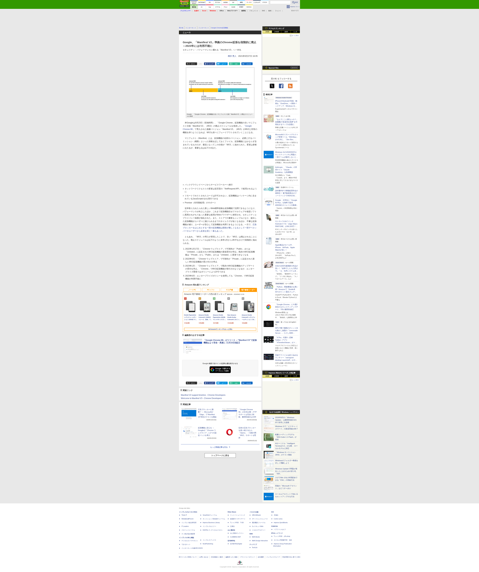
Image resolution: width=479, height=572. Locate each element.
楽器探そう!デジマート (237, 519)
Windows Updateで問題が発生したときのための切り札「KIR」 (286, 471)
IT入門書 (229, 290)
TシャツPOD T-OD (237, 522)
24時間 (276, 32)
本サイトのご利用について (188, 557)
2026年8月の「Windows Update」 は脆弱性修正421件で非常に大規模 (286, 419)
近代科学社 (231, 541)
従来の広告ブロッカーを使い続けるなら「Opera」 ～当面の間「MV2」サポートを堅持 (247, 433)
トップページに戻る (220, 455)
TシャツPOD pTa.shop (282, 536)
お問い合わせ (203, 557)
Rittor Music (232, 512)
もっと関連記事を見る (219, 447)
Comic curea (278, 519)
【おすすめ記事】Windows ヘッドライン (284, 412)
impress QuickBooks (281, 522)
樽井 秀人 (232, 56)
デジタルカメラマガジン (189, 541)
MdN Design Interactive (260, 541)
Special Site (274, 68)
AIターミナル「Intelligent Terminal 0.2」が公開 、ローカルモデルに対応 (286, 445)
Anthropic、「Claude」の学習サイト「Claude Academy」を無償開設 (286, 169)
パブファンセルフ (280, 529)
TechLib (254, 547)
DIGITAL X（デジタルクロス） (213, 530)
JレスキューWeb (257, 526)
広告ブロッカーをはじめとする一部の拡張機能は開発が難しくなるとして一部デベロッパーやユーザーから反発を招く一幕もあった (220, 227)
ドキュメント (253, 11)
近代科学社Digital (236, 544)
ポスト (193, 64)
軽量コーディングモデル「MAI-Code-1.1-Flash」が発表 (286, 437)
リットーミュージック (237, 515)
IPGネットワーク (277, 533)
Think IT (184, 515)
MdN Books (256, 537)
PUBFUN (274, 526)
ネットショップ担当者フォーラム (214, 519)
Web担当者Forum (187, 519)
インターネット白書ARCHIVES (192, 548)
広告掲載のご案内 (217, 557)
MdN (251, 534)
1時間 (267, 32)
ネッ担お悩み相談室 (188, 534)
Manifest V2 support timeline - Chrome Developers (203, 395)
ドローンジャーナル (188, 530)
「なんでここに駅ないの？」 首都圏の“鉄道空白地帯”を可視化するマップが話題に (287, 121)
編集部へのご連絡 (232, 557)
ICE (272, 512)
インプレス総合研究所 (188, 522)
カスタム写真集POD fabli (283, 540)
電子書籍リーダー (248, 290)
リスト (200, 64)
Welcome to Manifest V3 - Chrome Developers (201, 398)
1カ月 (295, 32)
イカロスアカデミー (258, 530)
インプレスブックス (209, 540)
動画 (269, 11)
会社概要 (261, 557)
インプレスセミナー (209, 526)
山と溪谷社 (231, 530)
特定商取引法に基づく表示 (291, 557)
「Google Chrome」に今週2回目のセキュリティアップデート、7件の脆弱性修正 (286, 306)
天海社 (276, 515)
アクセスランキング (276, 28)
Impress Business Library (211, 522)
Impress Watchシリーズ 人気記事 (282, 373)
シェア (211, 64)
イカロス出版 (253, 512)
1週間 (286, 32)
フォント (278, 11)
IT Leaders (185, 526)
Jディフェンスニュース (260, 519)
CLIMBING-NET (235, 537)
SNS (263, 11)
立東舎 (232, 526)
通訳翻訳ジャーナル (258, 522)
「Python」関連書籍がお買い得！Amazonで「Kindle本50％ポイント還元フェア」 (286, 289)
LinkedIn (248, 64)
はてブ (224, 64)
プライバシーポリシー (247, 557)
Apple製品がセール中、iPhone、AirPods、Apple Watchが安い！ (285, 247)
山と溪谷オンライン (237, 533)
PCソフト (211, 290)
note (236, 64)
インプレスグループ (273, 557)
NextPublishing (208, 544)
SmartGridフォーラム (210, 515)
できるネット (185, 544)
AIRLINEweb (256, 515)
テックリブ (253, 544)
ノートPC (192, 290)
